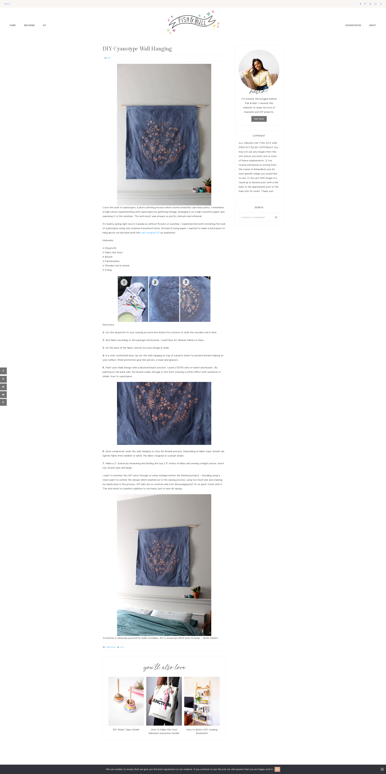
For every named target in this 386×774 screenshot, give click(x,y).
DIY (44, 25)
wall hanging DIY (150, 232)
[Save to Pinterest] (3, 379)
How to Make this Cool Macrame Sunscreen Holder (164, 731)
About (372, 25)
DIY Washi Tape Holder (126, 729)
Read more (259, 119)
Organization (353, 25)
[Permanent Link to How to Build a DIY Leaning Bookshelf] (202, 724)
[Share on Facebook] (3, 370)
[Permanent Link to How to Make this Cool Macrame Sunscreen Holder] (164, 724)
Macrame (29, 25)
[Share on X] (3, 402)
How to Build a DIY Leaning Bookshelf (201, 731)
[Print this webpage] (3, 394)
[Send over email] (3, 386)
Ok (277, 769)
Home (13, 25)
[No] (382, 769)
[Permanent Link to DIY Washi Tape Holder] (126, 724)
